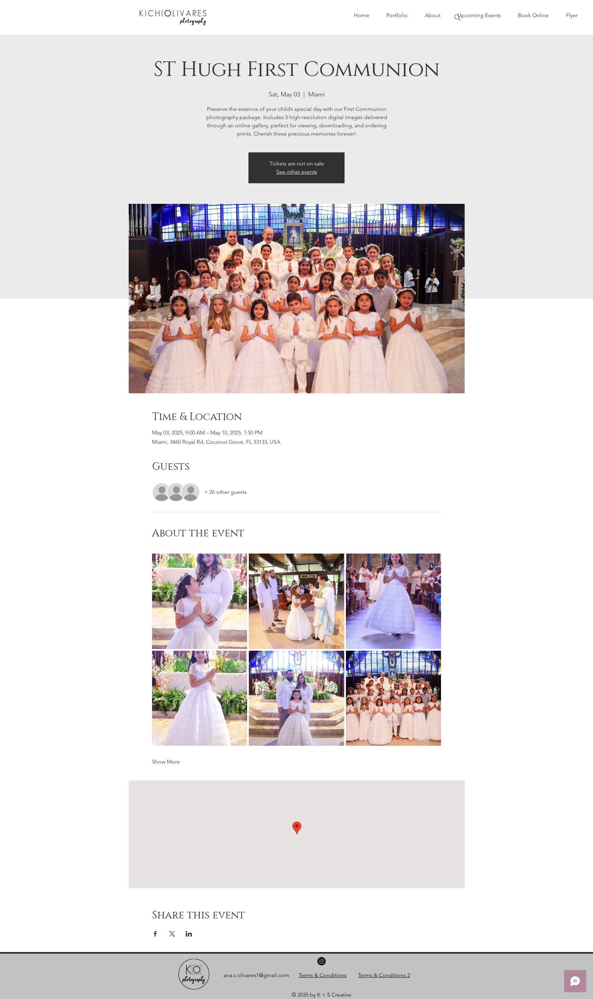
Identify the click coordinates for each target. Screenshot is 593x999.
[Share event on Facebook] (155, 934)
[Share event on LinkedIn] (189, 934)
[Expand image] (199, 601)
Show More (166, 761)
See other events (296, 172)
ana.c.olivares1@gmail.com (256, 975)
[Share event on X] (172, 934)
